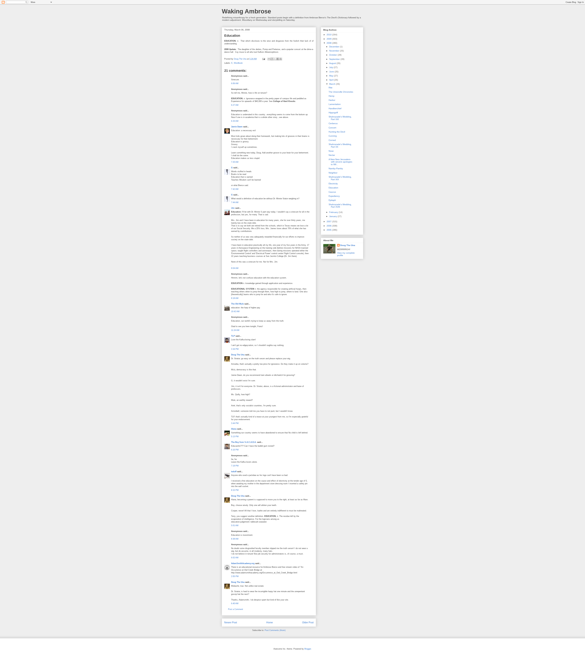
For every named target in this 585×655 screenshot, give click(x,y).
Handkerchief (335, 108)
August (333, 63)
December (334, 46)
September (334, 59)
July (331, 67)
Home (269, 622)
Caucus (332, 192)
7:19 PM (235, 466)
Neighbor (333, 173)
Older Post (308, 622)
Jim (233, 208)
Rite (330, 87)
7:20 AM (234, 162)
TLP (233, 336)
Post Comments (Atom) (275, 630)
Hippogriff (333, 112)
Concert (332, 127)
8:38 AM (234, 539)
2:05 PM (235, 576)
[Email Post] (263, 59)
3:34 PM (235, 349)
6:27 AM (234, 105)
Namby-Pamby (336, 168)
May (331, 75)
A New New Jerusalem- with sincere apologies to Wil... (340, 162)
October (333, 55)
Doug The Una (238, 355)
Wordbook (238, 63)
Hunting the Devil (337, 132)
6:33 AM (234, 121)
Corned (332, 140)
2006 (329, 226)
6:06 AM (234, 83)
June (332, 71)
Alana (233, 429)
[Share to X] (274, 58)
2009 (329, 39)
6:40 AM (234, 603)
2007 (329, 221)
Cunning (333, 136)
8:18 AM (234, 298)
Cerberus (333, 123)
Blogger (307, 649)
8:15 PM (235, 490)
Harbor (332, 100)
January (333, 216)
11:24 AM (235, 330)
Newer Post (230, 622)
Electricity (333, 183)
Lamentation (335, 104)
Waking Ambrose (246, 11)
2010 (329, 34)
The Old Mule (237, 304)
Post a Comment (235, 609)
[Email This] (269, 58)
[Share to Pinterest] (280, 58)
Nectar (332, 155)
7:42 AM (234, 189)
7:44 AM (234, 202)
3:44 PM (235, 423)
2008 (329, 43)
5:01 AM (234, 525)
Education (333, 187)
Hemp (331, 96)
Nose (331, 151)
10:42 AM (235, 311)
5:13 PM (235, 436)
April (331, 80)
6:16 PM (235, 450)
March (332, 84)
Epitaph (332, 200)
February (334, 212)
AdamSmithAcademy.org (243, 563)
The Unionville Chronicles (341, 92)
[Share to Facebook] (277, 58)
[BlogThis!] (271, 58)
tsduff (233, 471)
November (334, 51)
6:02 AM (234, 557)
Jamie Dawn (237, 127)
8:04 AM (234, 268)
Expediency (334, 196)
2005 (329, 230)
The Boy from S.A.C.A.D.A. (243, 442)
